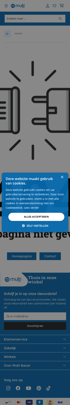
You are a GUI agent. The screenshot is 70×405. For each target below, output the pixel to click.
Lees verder (31, 207)
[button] (35, 225)
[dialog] (35, 202)
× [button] (61, 177)
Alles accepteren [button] (36, 216)
